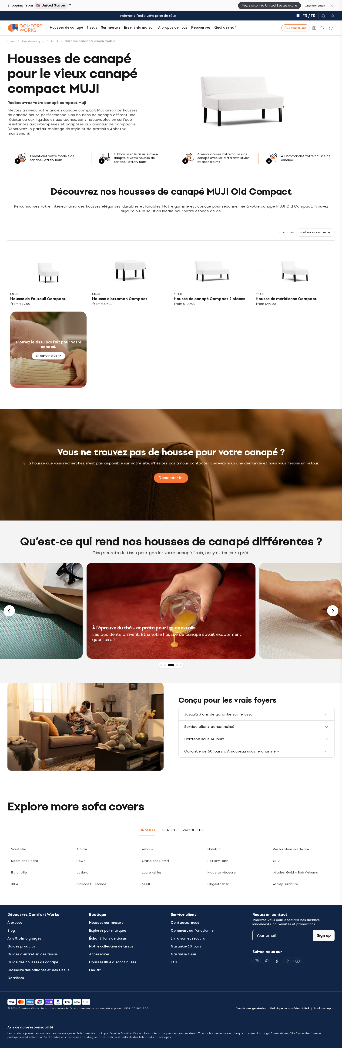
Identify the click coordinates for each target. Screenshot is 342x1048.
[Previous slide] (9, 610)
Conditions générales (251, 1008)
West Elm (18, 849)
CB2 (276, 861)
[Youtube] (297, 961)
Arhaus (147, 849)
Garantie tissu (183, 954)
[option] (164, 610)
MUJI (146, 884)
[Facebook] (277, 961)
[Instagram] (256, 961)
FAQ (174, 962)
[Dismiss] (332, 5)
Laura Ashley (151, 872)
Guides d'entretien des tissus (32, 954)
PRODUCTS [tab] (192, 830)
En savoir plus (46, 356)
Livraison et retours (188, 939)
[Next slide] (332, 610)
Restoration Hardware (291, 849)
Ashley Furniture (285, 884)
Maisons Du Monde (91, 884)
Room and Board (24, 861)
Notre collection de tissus (111, 946)
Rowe (81, 861)
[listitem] (48, 277)
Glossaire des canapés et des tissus (38, 970)
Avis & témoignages (24, 939)
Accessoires (99, 954)
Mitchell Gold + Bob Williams (295, 872)
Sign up (324, 935)
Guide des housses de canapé (32, 962)
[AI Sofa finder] (314, 28)
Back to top (322, 1008)
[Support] (323, 15)
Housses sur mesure (106, 923)
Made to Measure (221, 872)
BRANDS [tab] (147, 830)
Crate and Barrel (155, 861)
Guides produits (21, 946)
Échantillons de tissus (108, 939)
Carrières (15, 978)
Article (82, 849)
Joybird (82, 872)
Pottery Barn (218, 861)
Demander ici (171, 478)
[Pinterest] (267, 961)
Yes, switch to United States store (269, 5)
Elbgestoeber (218, 884)
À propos (15, 923)
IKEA (14, 884)
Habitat (214, 849)
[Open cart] (331, 28)
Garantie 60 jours (186, 946)
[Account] (331, 15)
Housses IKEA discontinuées (112, 962)
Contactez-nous (185, 923)
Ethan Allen (19, 872)
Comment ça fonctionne (192, 931)
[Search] (322, 28)
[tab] (161, 665)
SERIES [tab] (168, 830)
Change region (315, 5)
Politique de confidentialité (289, 1008)
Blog (11, 931)
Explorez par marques (108, 931)
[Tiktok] (287, 961)
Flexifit (95, 970)
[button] (315, 232)
